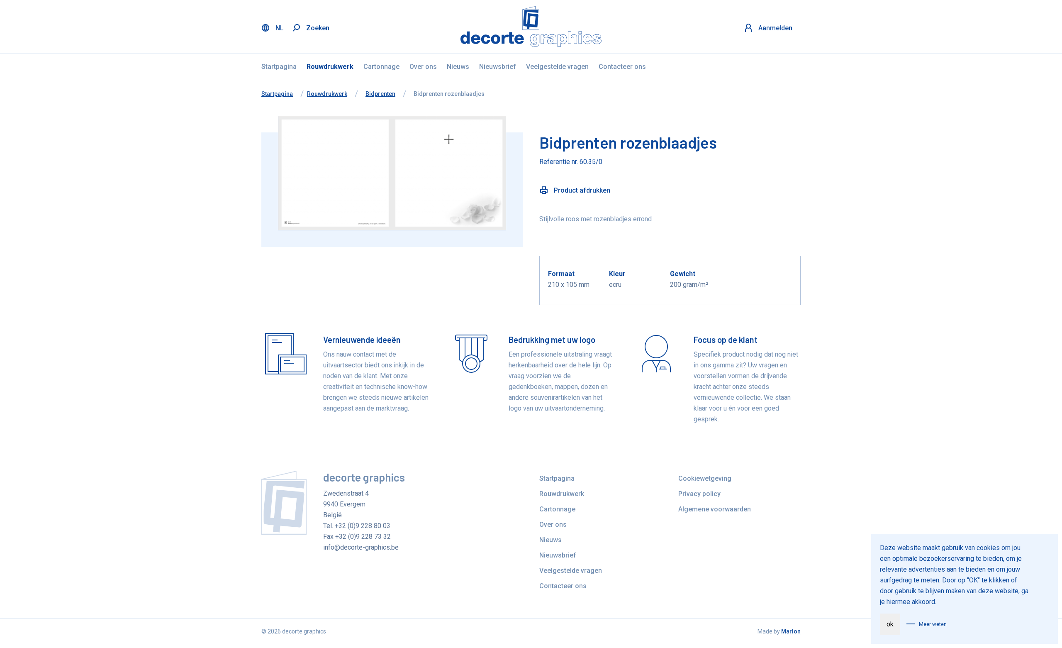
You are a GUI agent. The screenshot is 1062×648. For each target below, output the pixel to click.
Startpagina (279, 67)
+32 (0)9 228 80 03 (362, 526)
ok (890, 624)
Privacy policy (699, 494)
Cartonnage (381, 67)
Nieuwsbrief (497, 67)
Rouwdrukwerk (330, 67)
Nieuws (458, 67)
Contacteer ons (622, 67)
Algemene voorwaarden (714, 509)
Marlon (791, 631)
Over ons (423, 67)
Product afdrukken (581, 190)
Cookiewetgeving (704, 478)
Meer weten (933, 624)
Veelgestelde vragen (557, 67)
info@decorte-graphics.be (361, 547)
